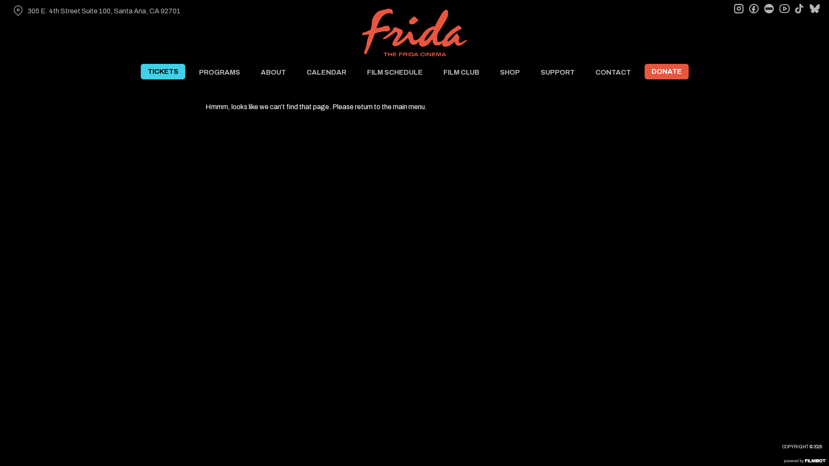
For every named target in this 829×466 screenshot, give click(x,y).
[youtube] (784, 8)
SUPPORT (558, 72)
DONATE (667, 71)
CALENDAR (326, 72)
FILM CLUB (461, 72)
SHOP (510, 72)
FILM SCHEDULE (395, 72)
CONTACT (613, 72)
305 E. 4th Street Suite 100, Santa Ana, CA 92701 (104, 11)
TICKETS (163, 71)
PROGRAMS (219, 72)
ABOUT (273, 72)
